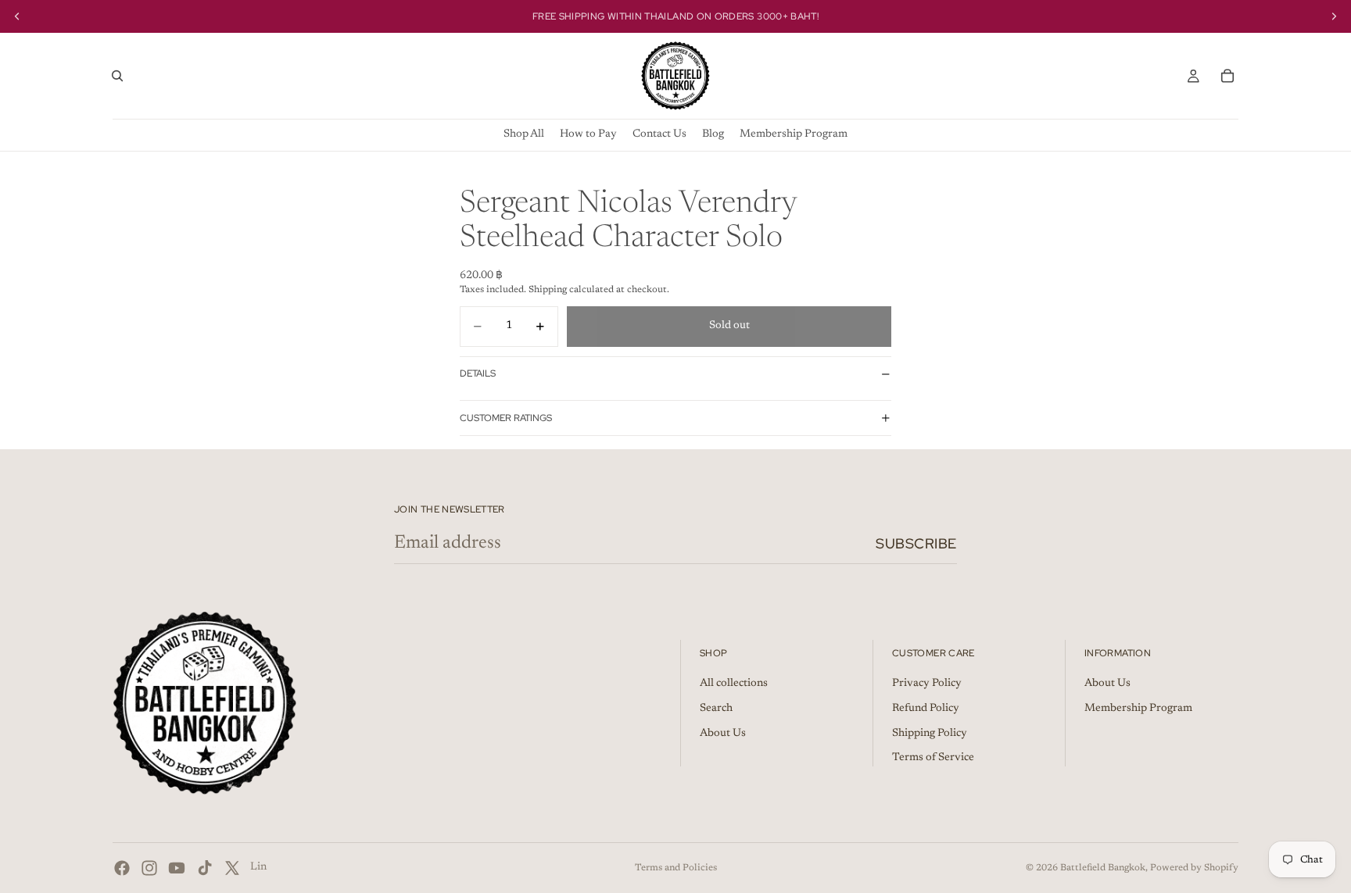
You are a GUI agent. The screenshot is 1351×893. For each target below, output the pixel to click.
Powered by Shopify (1194, 868)
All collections (734, 684)
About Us (723, 733)
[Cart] (1227, 76)
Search (716, 708)
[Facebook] (122, 868)
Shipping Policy (929, 733)
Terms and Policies (676, 868)
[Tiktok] (204, 868)
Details (478, 373)
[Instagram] (149, 868)
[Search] (117, 76)
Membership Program (1138, 708)
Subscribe (916, 543)
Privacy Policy (927, 684)
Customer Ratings (506, 418)
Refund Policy (925, 708)
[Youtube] (176, 868)
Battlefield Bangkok (1102, 868)
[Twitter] (232, 868)
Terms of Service (933, 758)
